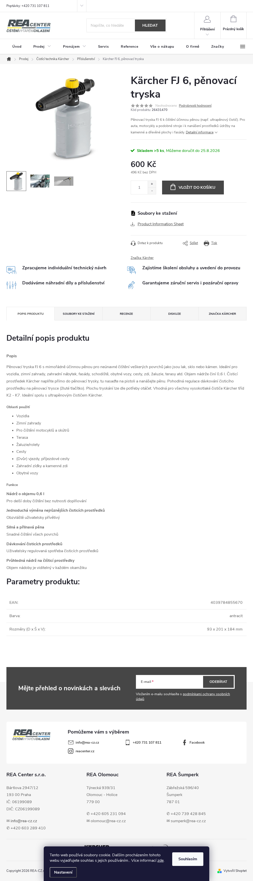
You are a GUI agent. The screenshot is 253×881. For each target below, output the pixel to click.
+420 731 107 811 (147, 742)
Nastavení (63, 872)
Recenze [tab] (126, 314)
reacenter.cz (85, 751)
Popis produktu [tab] (31, 314)
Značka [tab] (222, 314)
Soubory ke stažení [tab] (78, 314)
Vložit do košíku (197, 187)
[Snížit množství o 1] (152, 191)
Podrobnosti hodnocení (195, 106)
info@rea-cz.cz (24, 821)
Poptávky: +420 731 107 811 (27, 6)
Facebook (197, 742)
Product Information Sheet (161, 224)
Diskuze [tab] (174, 314)
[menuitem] (16, 46)
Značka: (142, 258)
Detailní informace (199, 132)
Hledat (150, 25)
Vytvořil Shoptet (235, 871)
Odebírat (218, 681)
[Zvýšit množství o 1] (152, 184)
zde (160, 860)
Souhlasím (187, 859)
